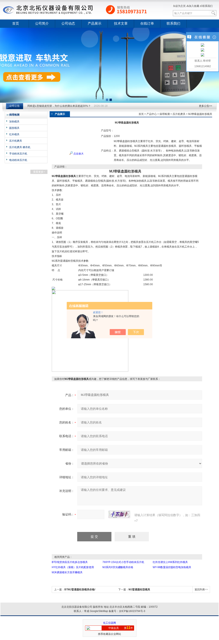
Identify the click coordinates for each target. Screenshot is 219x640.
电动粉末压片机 (18, 160)
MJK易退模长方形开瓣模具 (67, 572)
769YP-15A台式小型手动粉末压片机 (123, 562)
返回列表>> (201, 589)
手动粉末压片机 (18, 153)
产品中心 (151, 114)
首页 (15, 23)
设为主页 (180, 5)
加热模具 (14, 121)
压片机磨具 (15, 140)
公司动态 (68, 23)
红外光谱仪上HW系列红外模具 (170, 562)
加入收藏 (194, 5)
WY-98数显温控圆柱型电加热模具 (172, 567)
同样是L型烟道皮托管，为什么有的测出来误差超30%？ (59, 105)
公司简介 (42, 23)
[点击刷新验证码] (119, 514)
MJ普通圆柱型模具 (139, 589)
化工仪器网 (109, 622)
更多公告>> (205, 105)
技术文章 (121, 23)
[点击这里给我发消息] (202, 45)
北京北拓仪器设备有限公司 (83, 9)
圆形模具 (14, 127)
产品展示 (94, 23)
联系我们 (207, 5)
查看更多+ (39, 171)
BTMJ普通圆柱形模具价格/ (79, 589)
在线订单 (147, 23)
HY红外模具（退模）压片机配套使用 (73, 567)
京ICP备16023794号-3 (132, 611)
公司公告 (14, 105)
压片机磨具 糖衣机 (19, 147)
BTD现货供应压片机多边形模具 (70, 562)
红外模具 (14, 134)
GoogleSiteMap (99, 611)
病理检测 (165, 114)
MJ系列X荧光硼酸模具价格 (117, 567)
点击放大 (78, 153)
